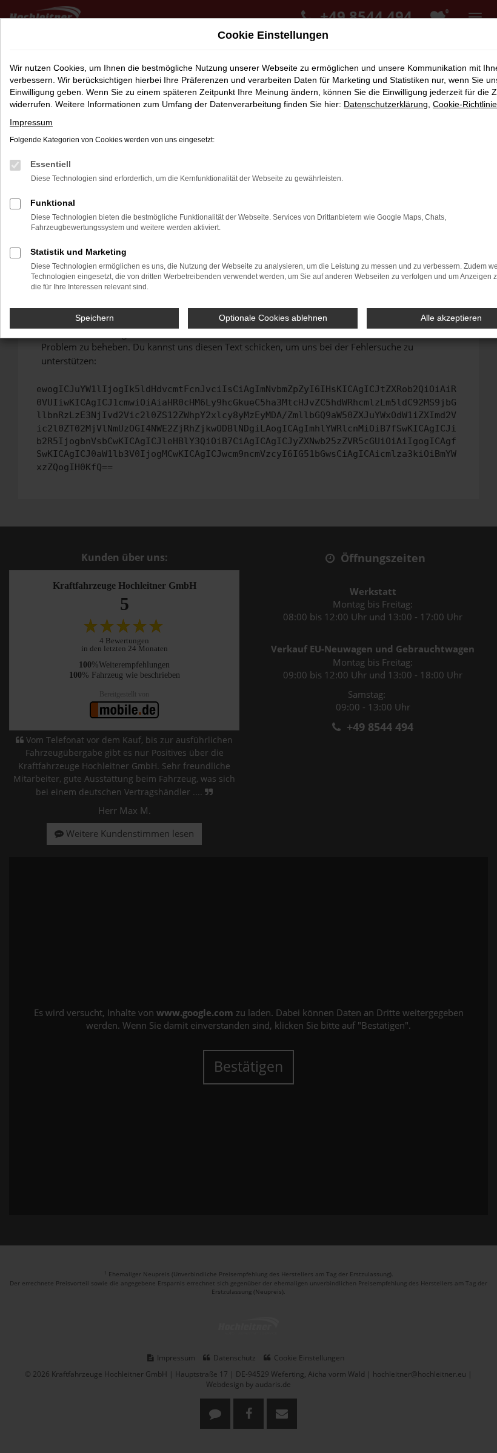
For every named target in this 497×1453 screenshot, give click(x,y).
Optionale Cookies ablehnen (273, 318)
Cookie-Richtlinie (465, 104)
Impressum (31, 122)
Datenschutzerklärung (386, 104)
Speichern (94, 318)
